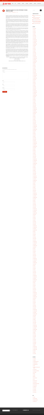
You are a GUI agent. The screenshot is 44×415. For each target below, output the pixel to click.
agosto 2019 (34, 147)
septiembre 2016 (35, 197)
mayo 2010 (34, 302)
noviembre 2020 (35, 126)
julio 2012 (34, 265)
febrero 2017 (34, 190)
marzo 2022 (34, 103)
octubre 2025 (34, 42)
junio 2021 (34, 116)
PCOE (15, 3)
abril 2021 (34, 119)
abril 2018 (34, 170)
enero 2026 (34, 38)
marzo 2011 (34, 288)
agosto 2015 (34, 214)
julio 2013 (34, 248)
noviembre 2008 (35, 326)
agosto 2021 (34, 113)
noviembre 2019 (35, 143)
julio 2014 (34, 231)
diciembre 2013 (35, 241)
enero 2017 (34, 191)
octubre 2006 (34, 342)
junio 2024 (34, 65)
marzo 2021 (34, 120)
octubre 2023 (34, 76)
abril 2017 (34, 187)
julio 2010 (34, 299)
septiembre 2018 (35, 163)
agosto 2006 (34, 343)
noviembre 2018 (35, 160)
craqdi (34, 17)
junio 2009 (34, 316)
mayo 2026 (34, 32)
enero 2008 (34, 336)
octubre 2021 (34, 110)
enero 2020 (34, 140)
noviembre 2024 (35, 58)
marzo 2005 (34, 353)
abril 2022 (34, 102)
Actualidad (19, 3)
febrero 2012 (34, 272)
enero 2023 (34, 89)
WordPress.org (35, 401)
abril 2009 (34, 319)
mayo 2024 (34, 66)
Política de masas (35, 380)
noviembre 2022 (35, 92)
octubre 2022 (34, 93)
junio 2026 (34, 31)
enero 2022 (34, 106)
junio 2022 (34, 99)
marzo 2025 (34, 52)
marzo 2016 (34, 204)
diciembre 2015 (35, 208)
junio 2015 (34, 217)
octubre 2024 (34, 59)
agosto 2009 (34, 315)
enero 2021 (34, 123)
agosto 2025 (34, 45)
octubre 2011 (34, 278)
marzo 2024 (34, 69)
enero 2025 (34, 55)
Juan (33, 15)
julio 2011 (34, 282)
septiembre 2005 (35, 349)
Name (3, 80)
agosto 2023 (34, 79)
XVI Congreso (34, 390)
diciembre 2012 (35, 258)
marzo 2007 (34, 339)
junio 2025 (34, 48)
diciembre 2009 (35, 309)
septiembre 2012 (35, 262)
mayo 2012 (34, 268)
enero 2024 (34, 72)
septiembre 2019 (35, 146)
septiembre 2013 (35, 245)
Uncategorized (34, 386)
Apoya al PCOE (39, 3)
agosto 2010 (34, 298)
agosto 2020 (34, 130)
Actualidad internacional (35, 361)
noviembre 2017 (35, 177)
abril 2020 (34, 136)
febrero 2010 (34, 306)
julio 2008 (34, 332)
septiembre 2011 (35, 279)
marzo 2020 (34, 137)
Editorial (34, 373)
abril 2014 (34, 235)
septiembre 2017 (35, 180)
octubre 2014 (34, 228)
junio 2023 (34, 82)
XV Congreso (34, 389)
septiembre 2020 (35, 129)
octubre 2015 (34, 211)
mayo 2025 (34, 49)
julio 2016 (34, 200)
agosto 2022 (34, 96)
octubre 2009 (34, 312)
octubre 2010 (34, 295)
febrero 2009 (34, 322)
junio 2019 (34, 150)
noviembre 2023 (35, 75)
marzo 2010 (34, 305)
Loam (33, 23)
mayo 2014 (34, 234)
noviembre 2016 (35, 194)
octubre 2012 (34, 261)
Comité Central (34, 369)
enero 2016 (34, 207)
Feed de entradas (35, 398)
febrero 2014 (34, 238)
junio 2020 (34, 133)
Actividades (34, 358)
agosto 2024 (34, 62)
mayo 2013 (34, 251)
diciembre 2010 (35, 292)
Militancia (27, 3)
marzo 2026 (34, 35)
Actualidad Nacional (35, 364)
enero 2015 (34, 224)
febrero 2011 (34, 289)
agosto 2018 (34, 164)
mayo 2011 (34, 285)
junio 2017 (34, 184)
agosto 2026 (34, 28)
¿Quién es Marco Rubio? (37, 23)
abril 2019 (34, 153)
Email (3, 84)
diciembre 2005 (35, 346)
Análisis (23, 3)
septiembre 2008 (35, 329)
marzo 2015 (34, 221)
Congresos (30, 3)
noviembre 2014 (35, 227)
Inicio (12, 3)
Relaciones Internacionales (36, 383)
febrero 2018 (34, 173)
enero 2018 (34, 174)
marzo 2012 (34, 271)
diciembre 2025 (35, 39)
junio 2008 (34, 333)
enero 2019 (34, 157)
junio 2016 (34, 201)
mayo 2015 (34, 218)
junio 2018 (34, 167)
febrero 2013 (34, 255)
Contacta (35, 3)
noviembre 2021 (35, 109)
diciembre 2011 (35, 275)
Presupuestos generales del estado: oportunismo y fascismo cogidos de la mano (16, 10)
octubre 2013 (34, 244)
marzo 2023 (34, 86)
